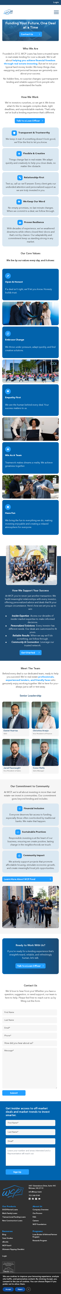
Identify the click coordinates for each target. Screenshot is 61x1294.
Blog (4, 1234)
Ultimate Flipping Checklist (13, 1249)
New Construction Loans (12, 1221)
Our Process (37, 1213)
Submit (14, 1092)
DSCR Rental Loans (10, 1210)
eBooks (5, 1242)
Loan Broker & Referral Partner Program (45, 1236)
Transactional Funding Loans (14, 1217)
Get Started (28, 652)
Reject (20, 1289)
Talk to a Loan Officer (28, 120)
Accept (8, 1289)
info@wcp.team (35, 1192)
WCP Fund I (6, 1246)
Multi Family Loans (9, 1213)
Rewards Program (40, 1241)
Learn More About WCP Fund (19, 879)
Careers (36, 1221)
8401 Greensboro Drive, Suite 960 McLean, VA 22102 (42, 1187)
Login (56, 2)
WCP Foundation (39, 1224)
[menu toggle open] (56, 12)
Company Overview (41, 1210)
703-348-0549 (34, 1195)
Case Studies (7, 1238)
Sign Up (17, 1171)
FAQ (34, 1217)
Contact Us (27, 34)
